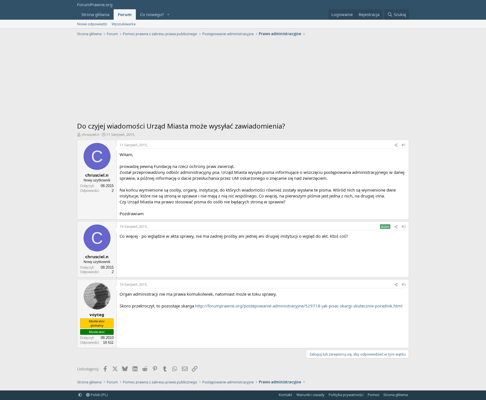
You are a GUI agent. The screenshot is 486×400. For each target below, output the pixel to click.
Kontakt (285, 394)
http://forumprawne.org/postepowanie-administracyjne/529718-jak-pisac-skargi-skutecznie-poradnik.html (298, 306)
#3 (404, 284)
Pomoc (373, 394)
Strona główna (95, 14)
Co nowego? (152, 14)
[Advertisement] (243, 80)
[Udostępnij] (396, 145)
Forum (125, 14)
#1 (404, 145)
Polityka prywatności (345, 394)
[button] (168, 14)
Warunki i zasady (310, 394)
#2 (404, 226)
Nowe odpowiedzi (92, 23)
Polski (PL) (99, 394)
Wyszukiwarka (124, 23)
